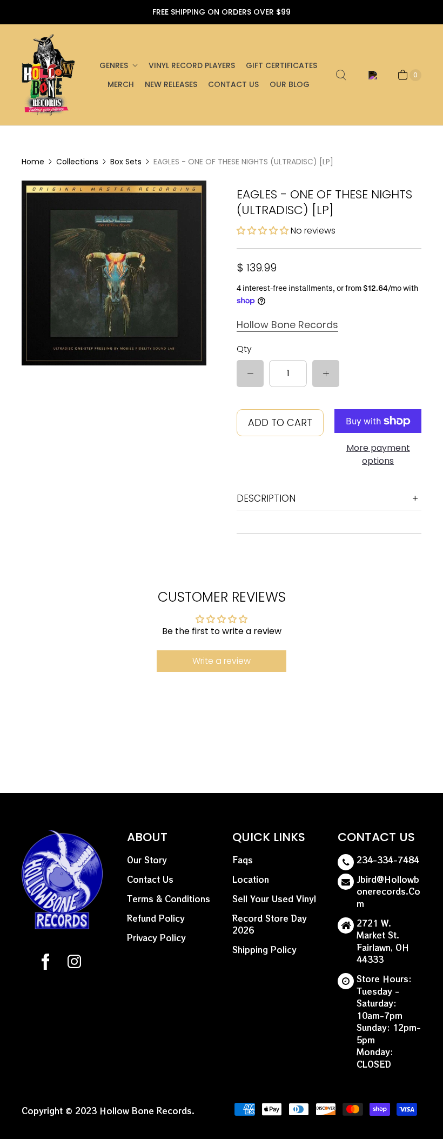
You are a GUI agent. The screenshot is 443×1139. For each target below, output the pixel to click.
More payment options (378, 454)
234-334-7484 (388, 859)
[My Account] (371, 75)
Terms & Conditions (168, 898)
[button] (262, 230)
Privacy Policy (156, 937)
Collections (77, 161)
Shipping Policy (264, 949)
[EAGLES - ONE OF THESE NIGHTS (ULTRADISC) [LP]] (114, 273)
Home (33, 161)
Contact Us (233, 84)
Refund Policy (156, 918)
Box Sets (126, 161)
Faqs (242, 859)
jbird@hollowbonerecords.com (388, 891)
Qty (244, 349)
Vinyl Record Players (192, 65)
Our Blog (290, 84)
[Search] (341, 75)
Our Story (147, 859)
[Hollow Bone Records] (49, 75)
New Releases (171, 84)
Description (266, 498)
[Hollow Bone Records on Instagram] (74, 963)
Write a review (221, 661)
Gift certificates (281, 65)
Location (250, 879)
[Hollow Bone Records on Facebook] (45, 963)
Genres (113, 65)
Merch (121, 84)
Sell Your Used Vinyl (274, 898)
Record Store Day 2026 (269, 924)
